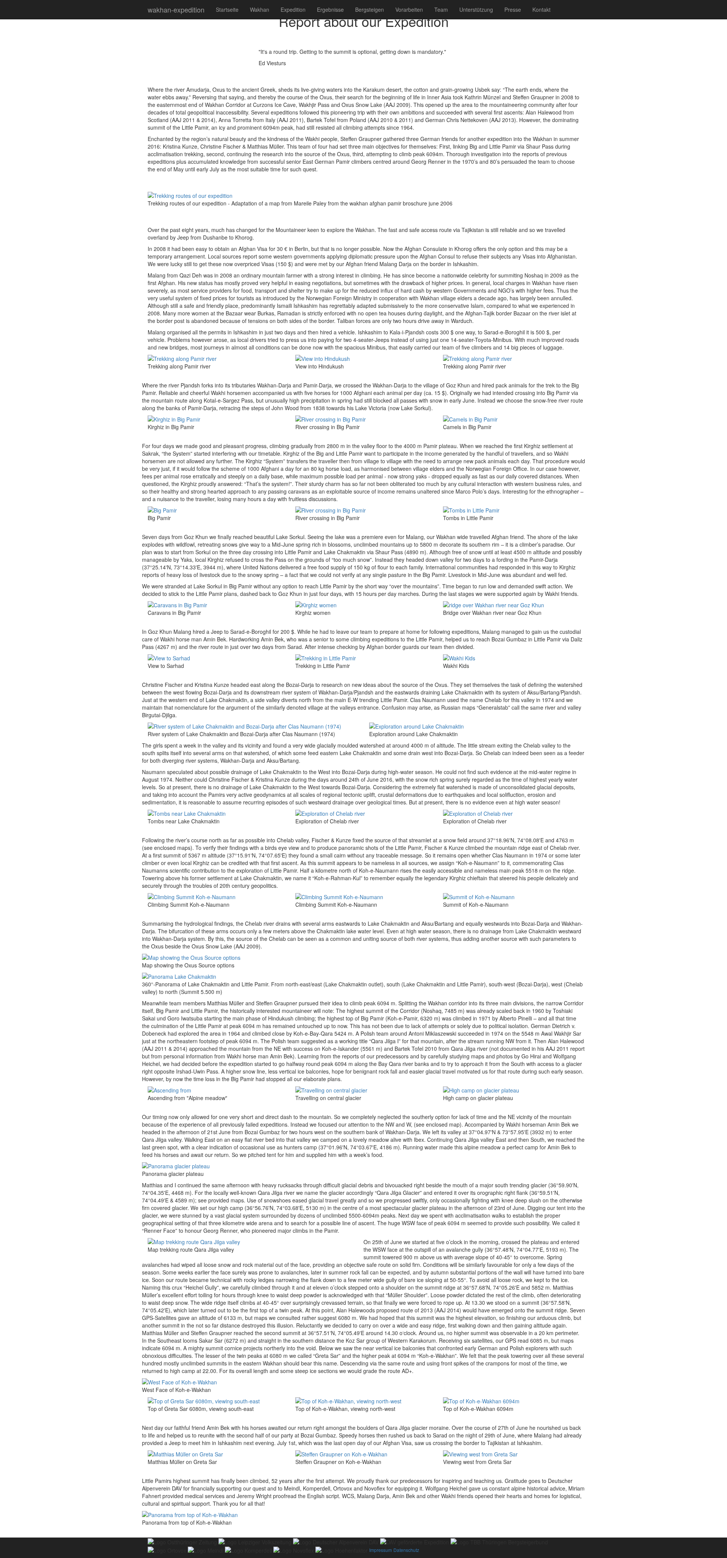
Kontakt (541, 9)
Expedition (293, 9)
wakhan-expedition (176, 9)
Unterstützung (476, 9)
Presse (512, 9)
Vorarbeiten (409, 9)
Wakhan (259, 9)
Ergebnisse (330, 9)
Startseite (227, 9)
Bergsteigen (369, 9)
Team (441, 9)
